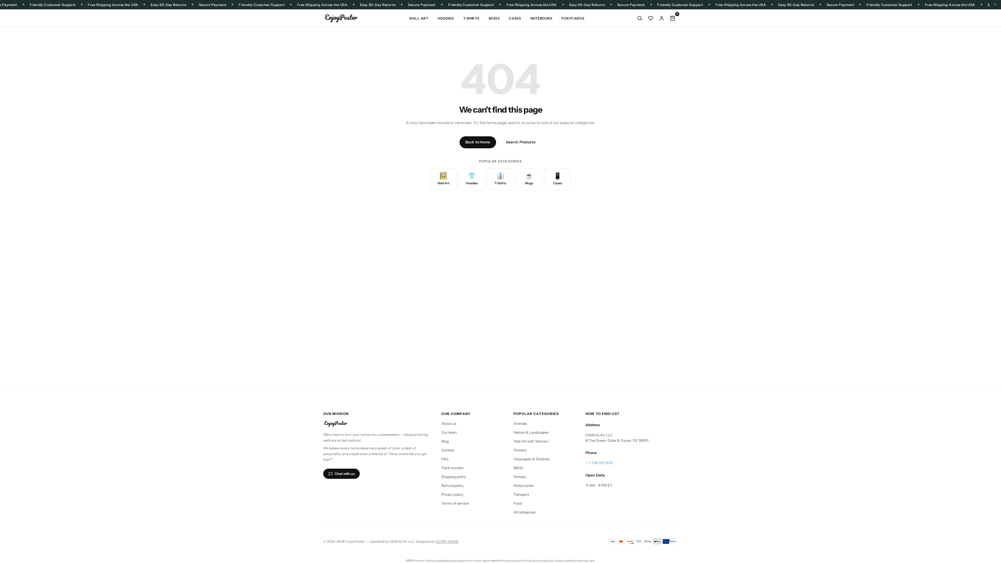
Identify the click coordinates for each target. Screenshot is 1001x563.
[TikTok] (340, 488)
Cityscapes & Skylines (532, 459)
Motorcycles (524, 485)
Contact (447, 450)
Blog (445, 441)
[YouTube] (353, 488)
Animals (520, 423)
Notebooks (541, 18)
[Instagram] (328, 488)
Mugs (494, 18)
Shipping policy (453, 476)
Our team (449, 432)
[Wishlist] (650, 18)
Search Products (521, 142)
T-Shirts (471, 18)
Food (518, 503)
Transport (521, 494)
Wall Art (418, 18)
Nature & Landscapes (531, 432)
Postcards (572, 18)
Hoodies (446, 18)
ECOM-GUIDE (447, 541)
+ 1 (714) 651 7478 (599, 463)
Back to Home (477, 142)
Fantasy (520, 476)
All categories (525, 512)
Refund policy (452, 485)
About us (448, 423)
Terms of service (455, 503)
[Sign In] (661, 18)
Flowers (520, 450)
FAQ (444, 459)
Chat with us (345, 474)
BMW (518, 468)
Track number (452, 468)
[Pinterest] (365, 488)
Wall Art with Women (531, 441)
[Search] (639, 18)
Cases (515, 18)
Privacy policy (452, 494)
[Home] (341, 18)
